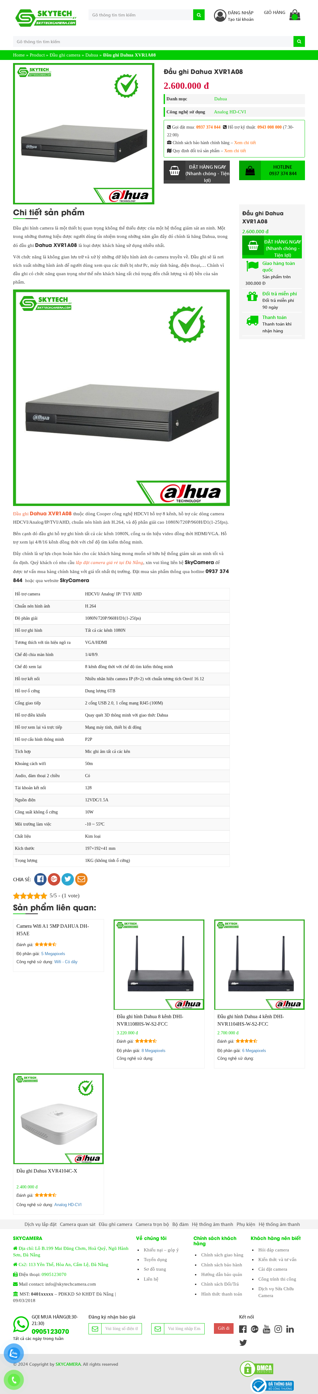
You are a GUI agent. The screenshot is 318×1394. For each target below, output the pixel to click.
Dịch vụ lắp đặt (41, 1224)
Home (19, 54)
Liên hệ (151, 1279)
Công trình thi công (277, 1279)
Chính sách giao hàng (222, 1254)
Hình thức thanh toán (221, 1294)
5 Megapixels (53, 953)
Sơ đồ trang (155, 1269)
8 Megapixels (154, 1050)
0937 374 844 (208, 127)
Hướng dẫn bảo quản (221, 1274)
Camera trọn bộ (152, 1224)
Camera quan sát (77, 1224)
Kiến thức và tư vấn (277, 1259)
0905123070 (54, 1274)
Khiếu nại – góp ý (161, 1249)
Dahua (91, 54)
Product (37, 54)
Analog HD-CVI (230, 111)
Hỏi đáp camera (273, 1249)
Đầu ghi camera (65, 54)
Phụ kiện (246, 1224)
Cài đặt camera (272, 1269)
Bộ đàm (180, 1224)
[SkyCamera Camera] (46, 18)
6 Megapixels (254, 1050)
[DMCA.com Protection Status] (254, 1369)
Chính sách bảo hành (221, 1264)
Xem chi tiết (245, 142)
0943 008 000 (269, 127)
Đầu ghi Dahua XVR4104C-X (46, 1170)
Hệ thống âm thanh (212, 1224)
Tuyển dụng (155, 1259)
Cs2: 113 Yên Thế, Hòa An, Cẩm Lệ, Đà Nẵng (63, 1264)
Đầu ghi (42, 513)
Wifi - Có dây (66, 961)
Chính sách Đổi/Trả (220, 1284)
